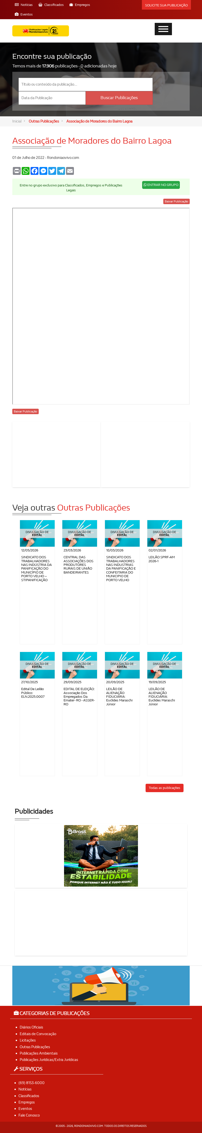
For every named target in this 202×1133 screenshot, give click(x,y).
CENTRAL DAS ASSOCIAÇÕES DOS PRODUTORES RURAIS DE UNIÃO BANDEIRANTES (78, 564)
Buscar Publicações (119, 97)
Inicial (16, 121)
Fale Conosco (29, 1115)
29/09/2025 (72, 682)
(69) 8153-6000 (31, 1083)
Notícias (25, 1089)
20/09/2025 (115, 682)
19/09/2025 (157, 682)
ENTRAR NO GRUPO (162, 185)
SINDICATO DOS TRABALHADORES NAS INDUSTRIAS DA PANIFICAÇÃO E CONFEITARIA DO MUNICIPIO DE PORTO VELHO (121, 568)
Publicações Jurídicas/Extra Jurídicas (49, 1059)
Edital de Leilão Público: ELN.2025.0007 (33, 693)
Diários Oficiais (31, 1027)
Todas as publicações (164, 788)
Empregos (26, 1102)
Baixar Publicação (176, 201)
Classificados (28, 1096)
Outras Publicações (44, 121)
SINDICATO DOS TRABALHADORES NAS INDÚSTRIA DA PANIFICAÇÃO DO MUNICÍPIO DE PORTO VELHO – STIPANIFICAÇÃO (36, 568)
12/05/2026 (29, 550)
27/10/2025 (29, 682)
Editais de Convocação (38, 1034)
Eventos (25, 1108)
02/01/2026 (157, 550)
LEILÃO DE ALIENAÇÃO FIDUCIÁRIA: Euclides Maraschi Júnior (119, 696)
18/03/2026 (114, 550)
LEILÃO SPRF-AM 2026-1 (162, 559)
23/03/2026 (72, 550)
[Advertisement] (57, 453)
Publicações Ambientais (39, 1053)
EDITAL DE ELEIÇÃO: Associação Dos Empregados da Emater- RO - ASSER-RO (79, 696)
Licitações (28, 1040)
